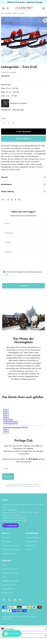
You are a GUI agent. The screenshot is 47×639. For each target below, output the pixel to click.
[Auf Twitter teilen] (12, 200)
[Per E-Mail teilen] (19, 200)
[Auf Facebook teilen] (8, 200)
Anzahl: (3, 118)
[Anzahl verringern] (4, 123)
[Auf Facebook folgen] (3, 599)
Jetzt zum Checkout (23, 138)
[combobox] (23, 629)
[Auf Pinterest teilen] (15, 200)
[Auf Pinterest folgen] (20, 599)
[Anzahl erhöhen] (13, 123)
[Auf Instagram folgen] (14, 599)
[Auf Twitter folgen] (9, 599)
